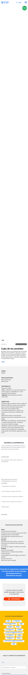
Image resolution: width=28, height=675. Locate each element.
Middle (3, 373)
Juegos (3, 361)
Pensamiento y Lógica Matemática (14, 641)
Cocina (18, 627)
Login (19, 2)
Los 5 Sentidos (4, 483)
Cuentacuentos (9, 630)
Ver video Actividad (5, 456)
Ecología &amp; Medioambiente (13, 632)
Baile (21, 624)
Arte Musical (17, 621)
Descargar (15, 599)
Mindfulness (10, 638)
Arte (8, 621)
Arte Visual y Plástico (10, 624)
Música (19, 638)
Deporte (20, 630)
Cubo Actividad (4, 514)
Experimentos (10, 635)
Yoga (13, 644)
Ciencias (10, 627)
